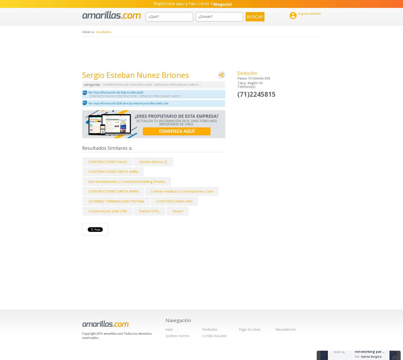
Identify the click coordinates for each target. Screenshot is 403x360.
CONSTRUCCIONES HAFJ (174, 201)
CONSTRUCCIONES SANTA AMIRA (113, 171)
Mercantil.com (286, 329)
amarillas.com (111, 15)
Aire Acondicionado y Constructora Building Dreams (126, 181)
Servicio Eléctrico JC (153, 162)
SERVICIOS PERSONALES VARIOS (176, 85)
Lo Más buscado (214, 335)
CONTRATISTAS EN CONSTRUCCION (127, 85)
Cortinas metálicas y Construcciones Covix (182, 191)
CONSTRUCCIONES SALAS (107, 162)
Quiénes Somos (178, 335)
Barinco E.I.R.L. (149, 211)
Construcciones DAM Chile (107, 211)
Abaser (178, 211)
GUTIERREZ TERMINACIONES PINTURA (116, 201)
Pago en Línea (249, 329)
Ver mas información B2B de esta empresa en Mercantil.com (128, 103)
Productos (209, 329)
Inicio (169, 329)
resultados (103, 32)
